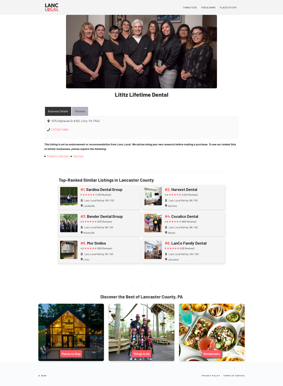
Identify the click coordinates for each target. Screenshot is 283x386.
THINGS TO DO (190, 7)
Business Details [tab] (58, 111)
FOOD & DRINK (208, 7)
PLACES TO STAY (228, 7)
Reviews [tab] (80, 111)
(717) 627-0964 (60, 129)
